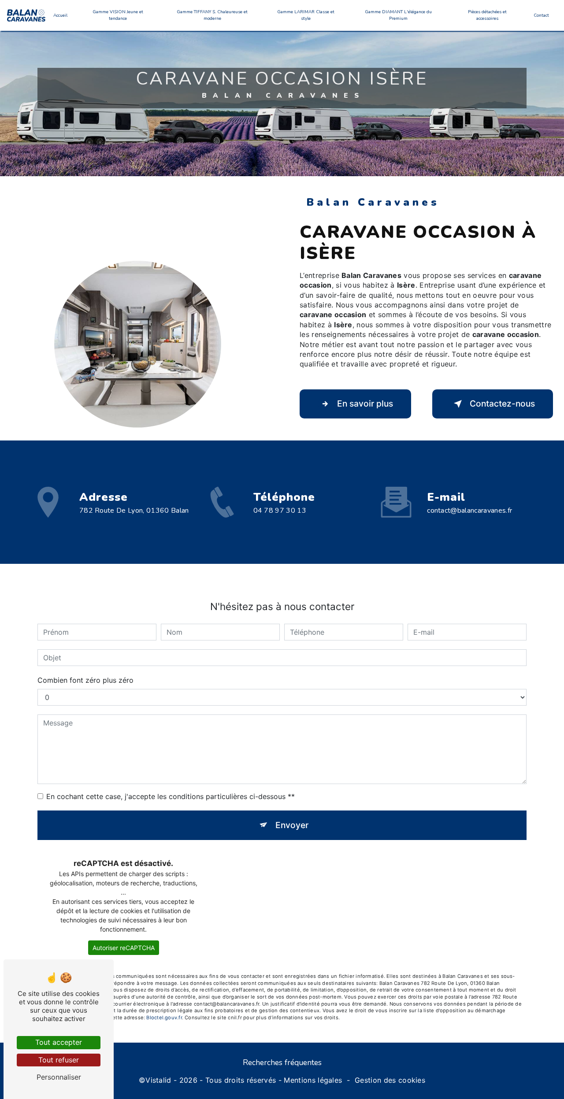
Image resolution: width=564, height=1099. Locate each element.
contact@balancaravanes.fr (469, 510)
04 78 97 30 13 (279, 510)
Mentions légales (313, 1080)
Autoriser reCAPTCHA (124, 947)
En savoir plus (365, 403)
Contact (541, 15)
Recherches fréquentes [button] (282, 1062)
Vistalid (158, 1080)
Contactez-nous (502, 403)
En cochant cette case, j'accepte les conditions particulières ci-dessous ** (170, 796)
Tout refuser (58, 1059)
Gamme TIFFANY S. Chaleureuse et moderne (212, 15)
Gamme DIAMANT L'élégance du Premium (398, 15)
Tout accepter (58, 1042)
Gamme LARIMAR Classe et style (305, 15)
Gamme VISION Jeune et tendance (118, 15)
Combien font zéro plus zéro (85, 680)
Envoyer (291, 825)
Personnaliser (59, 1077)
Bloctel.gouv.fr (164, 1017)
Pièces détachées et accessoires (487, 15)
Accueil (60, 15)
